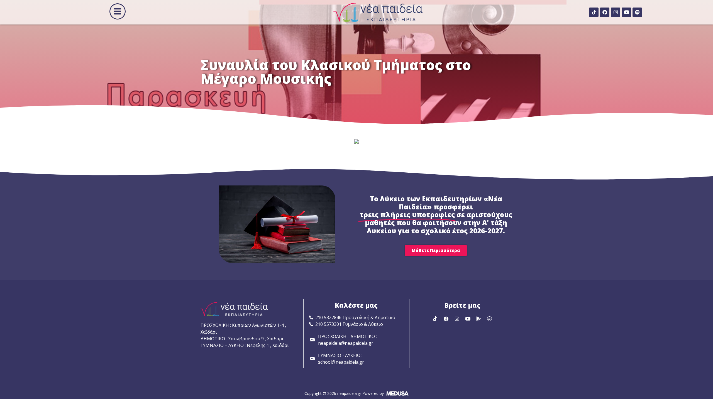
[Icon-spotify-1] (489, 319)
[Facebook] (604, 12)
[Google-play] (478, 319)
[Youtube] (626, 12)
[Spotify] (637, 12)
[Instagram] (615, 12)
